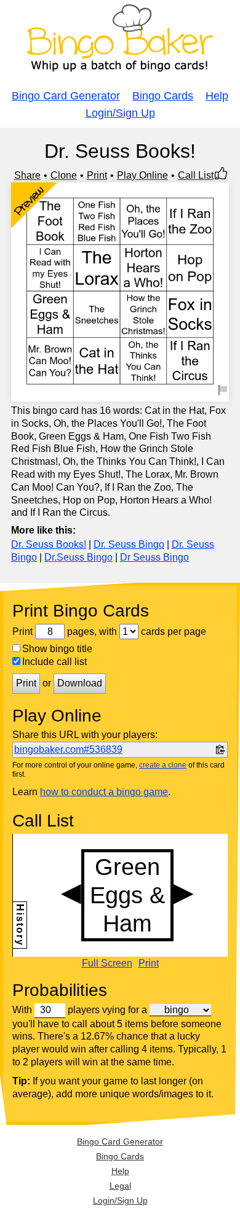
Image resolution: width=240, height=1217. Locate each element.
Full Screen (107, 963)
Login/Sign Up (120, 113)
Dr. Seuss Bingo (129, 544)
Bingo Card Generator (66, 96)
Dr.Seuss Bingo (78, 557)
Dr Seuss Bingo (154, 557)
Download (79, 683)
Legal (120, 1185)
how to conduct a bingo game (104, 792)
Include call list (54, 661)
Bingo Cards (162, 96)
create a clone (162, 765)
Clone (63, 175)
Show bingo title (57, 648)
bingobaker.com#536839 (68, 749)
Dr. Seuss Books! (48, 544)
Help (217, 96)
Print (97, 175)
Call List (196, 175)
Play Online (142, 175)
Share (27, 175)
